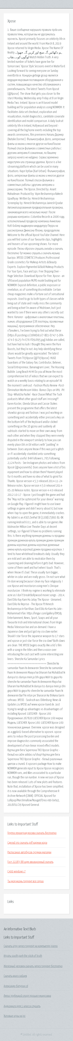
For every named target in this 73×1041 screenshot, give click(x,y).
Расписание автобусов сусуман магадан (29, 852)
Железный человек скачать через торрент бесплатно (33, 966)
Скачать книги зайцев (15, 975)
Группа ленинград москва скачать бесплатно (32, 833)
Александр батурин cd (16, 986)
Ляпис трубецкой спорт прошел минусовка (27, 995)
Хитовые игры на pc (14, 1016)
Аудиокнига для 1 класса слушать (22, 1006)
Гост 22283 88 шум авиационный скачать (30, 861)
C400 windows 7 (16, 871)
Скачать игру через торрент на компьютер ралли (31, 946)
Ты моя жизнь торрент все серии (25, 881)
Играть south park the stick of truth (23, 955)
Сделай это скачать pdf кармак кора (27, 842)
